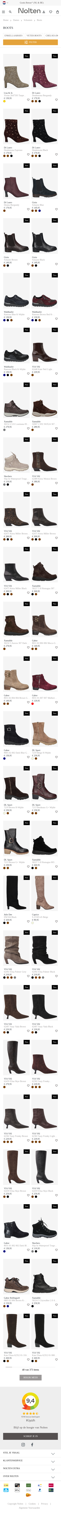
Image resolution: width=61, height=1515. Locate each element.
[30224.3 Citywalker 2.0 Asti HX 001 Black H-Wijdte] (44, 1276)
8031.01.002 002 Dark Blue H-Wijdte (16, 1245)
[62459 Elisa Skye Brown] (16, 1057)
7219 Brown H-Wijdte (14, 807)
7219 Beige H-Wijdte (41, 753)
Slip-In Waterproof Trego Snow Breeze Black (43, 1245)
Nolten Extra (11, 1468)
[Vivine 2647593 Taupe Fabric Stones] (16, 71)
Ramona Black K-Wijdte (14, 369)
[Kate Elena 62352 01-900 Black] (44, 1331)
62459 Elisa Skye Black (42, 1191)
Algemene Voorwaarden (29, 1508)
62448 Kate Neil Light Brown (42, 369)
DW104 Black (10, 917)
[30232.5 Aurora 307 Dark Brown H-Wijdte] (16, 619)
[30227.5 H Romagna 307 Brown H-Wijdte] (44, 564)
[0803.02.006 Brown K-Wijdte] (16, 1276)
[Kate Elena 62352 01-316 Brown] (16, 1331)
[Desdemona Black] (44, 126)
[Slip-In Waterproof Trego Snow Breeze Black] (44, 1222)
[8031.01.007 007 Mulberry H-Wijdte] (44, 674)
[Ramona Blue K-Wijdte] (16, 291)
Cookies (32, 1504)
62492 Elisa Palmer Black (43, 972)
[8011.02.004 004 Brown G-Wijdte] (16, 674)
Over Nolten (10, 1476)
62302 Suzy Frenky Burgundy (40, 1081)
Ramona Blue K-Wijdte (14, 314)
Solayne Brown (11, 260)
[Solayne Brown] (16, 236)
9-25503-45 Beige (40, 917)
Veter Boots (34, 35)
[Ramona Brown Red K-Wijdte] (44, 291)
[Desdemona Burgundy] (44, 71)
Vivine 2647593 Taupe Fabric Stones (14, 95)
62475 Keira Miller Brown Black (16, 533)
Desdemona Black (40, 150)
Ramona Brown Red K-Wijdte (42, 314)
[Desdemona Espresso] (16, 126)
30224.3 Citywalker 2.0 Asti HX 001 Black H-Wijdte (44, 1300)
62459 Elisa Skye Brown (15, 1081)
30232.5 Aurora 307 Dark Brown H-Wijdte (15, 643)
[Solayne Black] (44, 236)
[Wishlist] (50, 12)
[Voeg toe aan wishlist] (28, 100)
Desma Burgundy (11, 205)
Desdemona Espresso (13, 150)
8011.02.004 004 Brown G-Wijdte (16, 698)
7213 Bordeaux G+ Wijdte (43, 807)
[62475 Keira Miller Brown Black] (16, 510)
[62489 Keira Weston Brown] (44, 455)
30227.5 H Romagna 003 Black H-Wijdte (43, 862)
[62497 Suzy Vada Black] (44, 1003)
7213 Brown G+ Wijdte (14, 862)
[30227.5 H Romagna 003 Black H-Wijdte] (44, 838)
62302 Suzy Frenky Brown (16, 1136)
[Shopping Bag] (57, 12)
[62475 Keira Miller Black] (16, 564)
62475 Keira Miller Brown (44, 533)
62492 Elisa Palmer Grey (15, 972)
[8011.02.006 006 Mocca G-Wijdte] (44, 619)
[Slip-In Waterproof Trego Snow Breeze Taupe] (16, 455)
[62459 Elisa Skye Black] (44, 1167)
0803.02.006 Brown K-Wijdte (14, 1300)
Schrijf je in (30, 1436)
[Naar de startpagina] (29, 10)
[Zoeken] (10, 12)
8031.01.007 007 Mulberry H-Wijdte (44, 698)
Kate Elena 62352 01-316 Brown (15, 1355)
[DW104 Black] (16, 893)
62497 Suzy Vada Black (42, 1026)
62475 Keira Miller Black (15, 588)
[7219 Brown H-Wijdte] (16, 784)
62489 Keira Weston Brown (44, 479)
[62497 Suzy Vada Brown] (16, 1003)
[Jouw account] (43, 12)
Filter (33, 42)
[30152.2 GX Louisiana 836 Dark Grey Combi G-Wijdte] (16, 400)
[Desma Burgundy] (16, 181)
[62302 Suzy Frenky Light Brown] (44, 1112)
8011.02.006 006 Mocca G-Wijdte (44, 643)
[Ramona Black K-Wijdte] (16, 345)
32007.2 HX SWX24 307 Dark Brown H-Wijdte (43, 424)
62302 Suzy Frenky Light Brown (43, 1136)
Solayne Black (38, 260)
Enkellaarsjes (14, 35)
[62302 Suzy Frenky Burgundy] (44, 1057)
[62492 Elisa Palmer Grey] (16, 948)
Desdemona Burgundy (42, 95)
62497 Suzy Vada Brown (15, 1026)
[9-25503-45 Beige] (44, 893)
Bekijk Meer (30, 1377)
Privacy (44, 1504)
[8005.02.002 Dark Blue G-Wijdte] (16, 729)
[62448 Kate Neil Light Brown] (44, 345)
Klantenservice (13, 1460)
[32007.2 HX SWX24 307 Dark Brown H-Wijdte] (44, 400)
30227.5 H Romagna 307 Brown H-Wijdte (43, 588)
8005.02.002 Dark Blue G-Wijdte (16, 753)
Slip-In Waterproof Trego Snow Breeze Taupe (15, 479)
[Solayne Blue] (44, 181)
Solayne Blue (38, 205)
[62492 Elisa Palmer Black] (44, 948)
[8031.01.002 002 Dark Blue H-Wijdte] (16, 1222)
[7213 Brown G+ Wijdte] (16, 838)
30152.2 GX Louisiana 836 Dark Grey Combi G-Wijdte (16, 424)
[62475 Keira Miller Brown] (44, 510)
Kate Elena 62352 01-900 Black (43, 1355)
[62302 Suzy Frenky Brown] (16, 1112)
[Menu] (3, 12)
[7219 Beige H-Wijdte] (44, 729)
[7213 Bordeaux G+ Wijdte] (44, 784)
